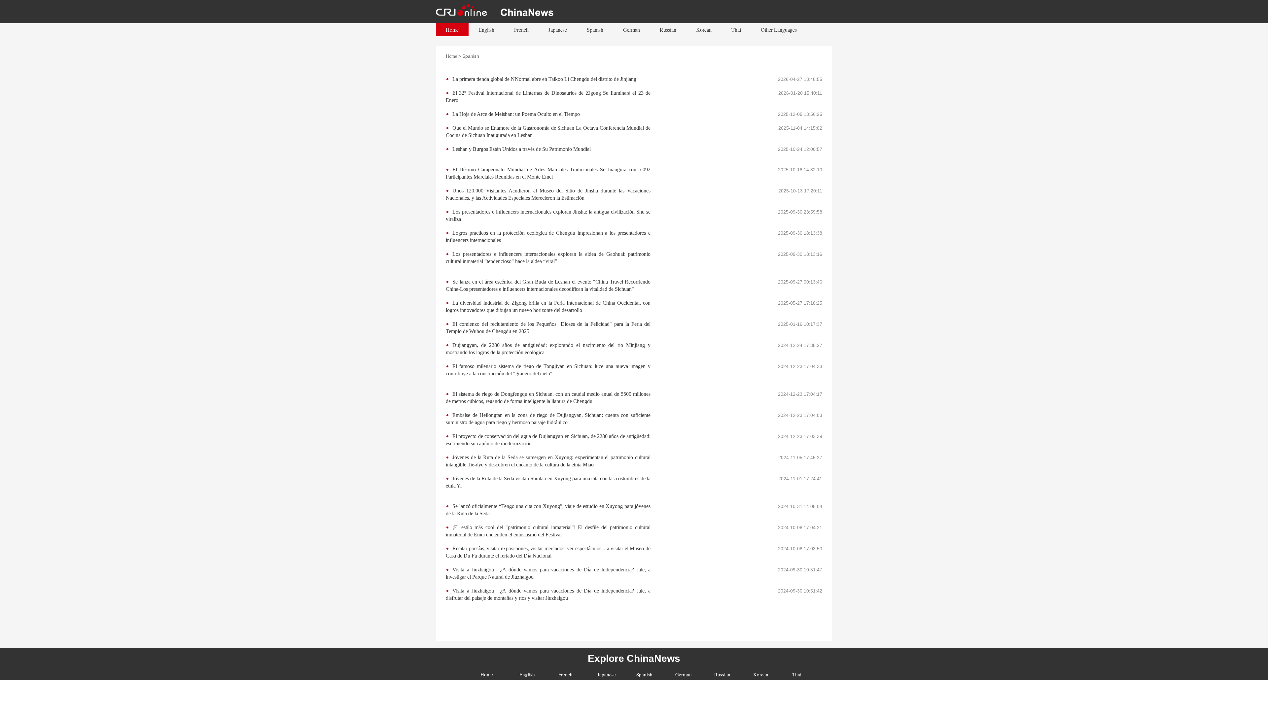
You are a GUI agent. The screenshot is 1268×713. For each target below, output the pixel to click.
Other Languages (779, 29)
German (631, 29)
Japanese (557, 29)
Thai (736, 29)
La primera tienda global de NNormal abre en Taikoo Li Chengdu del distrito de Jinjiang (544, 79)
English (486, 29)
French (521, 29)
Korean (704, 29)
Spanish (595, 29)
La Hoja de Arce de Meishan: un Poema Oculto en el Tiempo (516, 114)
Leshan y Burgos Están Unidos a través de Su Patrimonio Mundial (521, 149)
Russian (668, 29)
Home (452, 29)
